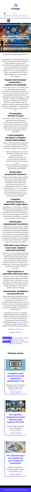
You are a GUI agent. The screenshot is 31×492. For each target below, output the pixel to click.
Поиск (5, 13)
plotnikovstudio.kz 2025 (11, 490)
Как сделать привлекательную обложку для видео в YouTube (15, 418)
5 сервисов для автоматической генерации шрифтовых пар (15, 377)
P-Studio (15, 8)
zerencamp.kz (19, 329)
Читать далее (15, 392)
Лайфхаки (18, 332)
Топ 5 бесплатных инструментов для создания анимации (15, 459)
